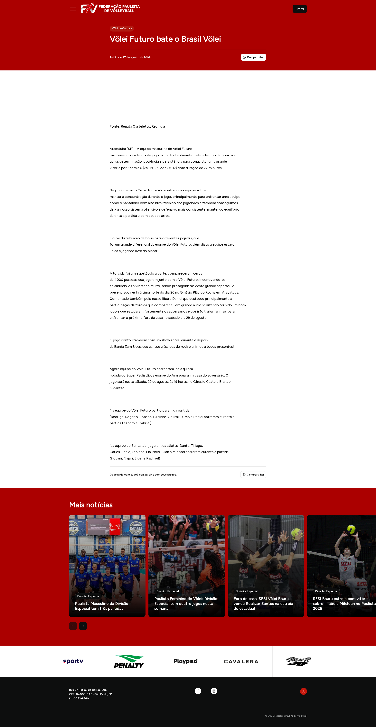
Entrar (300, 9)
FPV (110, 7)
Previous (73, 626)
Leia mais (107, 566)
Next (83, 626)
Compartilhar (255, 57)
